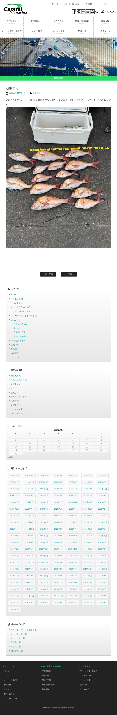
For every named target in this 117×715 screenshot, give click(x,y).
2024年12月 (87, 489)
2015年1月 (87, 603)
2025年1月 (73, 489)
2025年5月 (14, 489)
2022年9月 (73, 516)
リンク (106, 4)
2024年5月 (87, 496)
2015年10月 (58, 596)
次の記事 (68, 274)
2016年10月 (87, 583)
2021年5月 (102, 529)
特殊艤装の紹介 (18, 340)
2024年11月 (102, 489)
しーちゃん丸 (17, 409)
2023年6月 (44, 509)
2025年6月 (102, 482)
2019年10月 (73, 549)
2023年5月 (58, 509)
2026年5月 (44, 476)
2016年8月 (14, 589)
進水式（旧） (17, 646)
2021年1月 (58, 536)
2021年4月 (14, 536)
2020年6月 (58, 542)
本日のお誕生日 (20, 336)
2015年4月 (44, 603)
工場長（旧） (17, 642)
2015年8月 (87, 596)
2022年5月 (29, 522)
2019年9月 (87, 549)
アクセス (55, 4)
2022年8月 (87, 516)
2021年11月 (14, 529)
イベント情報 (17, 303)
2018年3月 (44, 569)
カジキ (16, 357)
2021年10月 (29, 529)
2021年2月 (44, 536)
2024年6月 (73, 496)
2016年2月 (102, 589)
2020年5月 (73, 542)
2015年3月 (58, 603)
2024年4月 (102, 496)
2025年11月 (29, 482)
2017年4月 (102, 576)
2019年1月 (102, 556)
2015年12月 (29, 596)
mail (88, 11)
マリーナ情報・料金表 (88, 671)
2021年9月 (44, 529)
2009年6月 (14, 609)
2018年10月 (44, 562)
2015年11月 (44, 596)
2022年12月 (29, 516)
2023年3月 (87, 509)
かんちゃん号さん (19, 380)
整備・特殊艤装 (48, 685)
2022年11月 (44, 516)
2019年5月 (44, 556)
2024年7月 (58, 496)
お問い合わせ (9, 694)
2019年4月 (58, 556)
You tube (83, 11)
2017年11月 (102, 569)
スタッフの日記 (20, 324)
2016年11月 (73, 583)
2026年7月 (14, 476)
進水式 (14, 349)
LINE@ (79, 11)
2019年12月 (44, 549)
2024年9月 (29, 496)
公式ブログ (16, 320)
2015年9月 (73, 596)
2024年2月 (29, 502)
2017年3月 (14, 583)
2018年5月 (14, 569)
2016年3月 (87, 589)
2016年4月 (73, 589)
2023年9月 (102, 502)
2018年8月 (73, 562)
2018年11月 (29, 562)
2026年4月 (58, 476)
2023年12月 (58, 502)
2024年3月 (14, 502)
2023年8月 (14, 509)
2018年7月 (87, 562)
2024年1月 (44, 502)
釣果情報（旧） (18, 651)
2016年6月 (44, 589)
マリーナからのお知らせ (22, 307)
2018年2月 (58, 569)
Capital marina (19, 8)
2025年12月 (14, 482)
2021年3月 (29, 536)
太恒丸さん (16, 376)
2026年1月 (102, 476)
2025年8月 (73, 482)
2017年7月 (58, 576)
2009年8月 (102, 603)
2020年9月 (14, 542)
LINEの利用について (22, 311)
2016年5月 (58, 589)
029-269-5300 (104, 11)
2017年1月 (44, 583)
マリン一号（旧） (19, 638)
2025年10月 (44, 482)
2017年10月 (14, 576)
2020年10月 (102, 536)
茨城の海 (15, 345)
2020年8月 (29, 542)
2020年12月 (73, 536)
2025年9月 (58, 482)
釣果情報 (37, 93)
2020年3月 (102, 542)
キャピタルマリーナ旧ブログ (24, 630)
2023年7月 (29, 509)
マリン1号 (18, 328)
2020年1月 (29, 549)
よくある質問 (17, 299)
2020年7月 (44, 542)
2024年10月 (14, 496)
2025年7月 (87, 482)
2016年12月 (58, 583)
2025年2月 (58, 489)
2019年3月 (73, 556)
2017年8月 (44, 576)
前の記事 (49, 274)
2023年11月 (73, 502)
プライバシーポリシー (12, 698)
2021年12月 (102, 522)
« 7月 (10, 457)
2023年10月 (87, 502)
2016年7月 (29, 589)
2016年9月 (102, 583)
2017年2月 (29, 583)
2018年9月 (58, 562)
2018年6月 (102, 562)
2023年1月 (14, 516)
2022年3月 (58, 522)
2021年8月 (58, 529)
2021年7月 (73, 529)
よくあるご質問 (86, 676)
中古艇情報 (46, 671)
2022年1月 (87, 522)
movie (13, 295)
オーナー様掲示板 (72, 4)
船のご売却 (46, 680)
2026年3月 (73, 476)
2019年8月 (102, 549)
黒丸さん (15, 392)
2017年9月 (29, 576)
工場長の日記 (19, 332)
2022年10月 (58, 516)
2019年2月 (87, 556)
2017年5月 (87, 576)
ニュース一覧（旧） (20, 634)
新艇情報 (45, 676)
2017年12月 (87, 569)
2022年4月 (44, 522)
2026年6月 (29, 476)
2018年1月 (73, 569)
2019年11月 (58, 549)
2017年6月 (73, 576)
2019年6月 (29, 556)
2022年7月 (102, 516)
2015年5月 (29, 603)
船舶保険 (45, 689)
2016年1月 (14, 596)
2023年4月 (73, 509)
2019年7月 (14, 556)
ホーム (6, 671)
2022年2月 (73, 522)
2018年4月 (29, 569)
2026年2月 (87, 476)
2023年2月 (102, 509)
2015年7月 (102, 596)
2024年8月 (44, 496)
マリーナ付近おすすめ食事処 (24, 315)
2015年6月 (14, 603)
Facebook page (74, 11)
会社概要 (89, 4)
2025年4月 (29, 489)
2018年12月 (14, 562)
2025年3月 (44, 489)
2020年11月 (87, 536)
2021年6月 (87, 529)
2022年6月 (14, 522)
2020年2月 (14, 549)
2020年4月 (87, 542)
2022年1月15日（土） (18, 93)
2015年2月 (73, 603)
